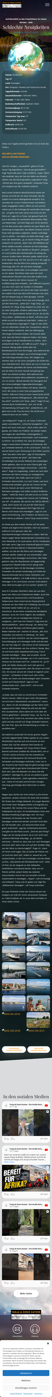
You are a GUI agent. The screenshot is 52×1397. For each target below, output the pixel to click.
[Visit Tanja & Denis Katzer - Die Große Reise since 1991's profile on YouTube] (6, 1105)
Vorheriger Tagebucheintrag (14, 1049)
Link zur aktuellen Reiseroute (16, 156)
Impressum (38, 1393)
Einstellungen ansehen (26, 1387)
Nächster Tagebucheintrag (39, 1049)
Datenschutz (28, 1393)
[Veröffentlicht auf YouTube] (46, 1105)
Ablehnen (26, 1380)
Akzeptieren (26, 1373)
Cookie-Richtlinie (16, 1393)
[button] (48, 1343)
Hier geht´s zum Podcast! (13, 153)
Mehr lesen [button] (9, 1162)
